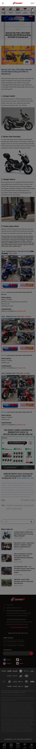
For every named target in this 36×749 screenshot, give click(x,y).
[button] (32, 3)
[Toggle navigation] (3, 3)
